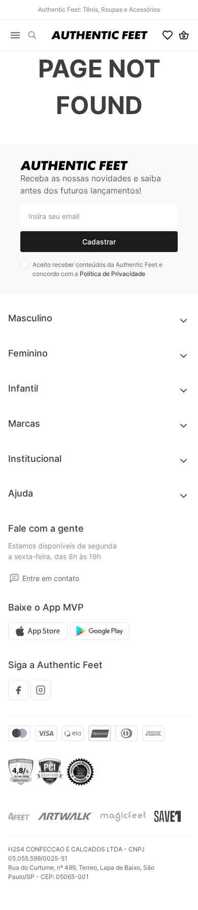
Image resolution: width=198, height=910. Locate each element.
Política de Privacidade (112, 274)
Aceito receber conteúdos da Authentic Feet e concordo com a (97, 269)
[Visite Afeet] (19, 816)
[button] (32, 35)
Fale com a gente (46, 528)
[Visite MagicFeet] (123, 816)
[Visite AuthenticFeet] (65, 816)
